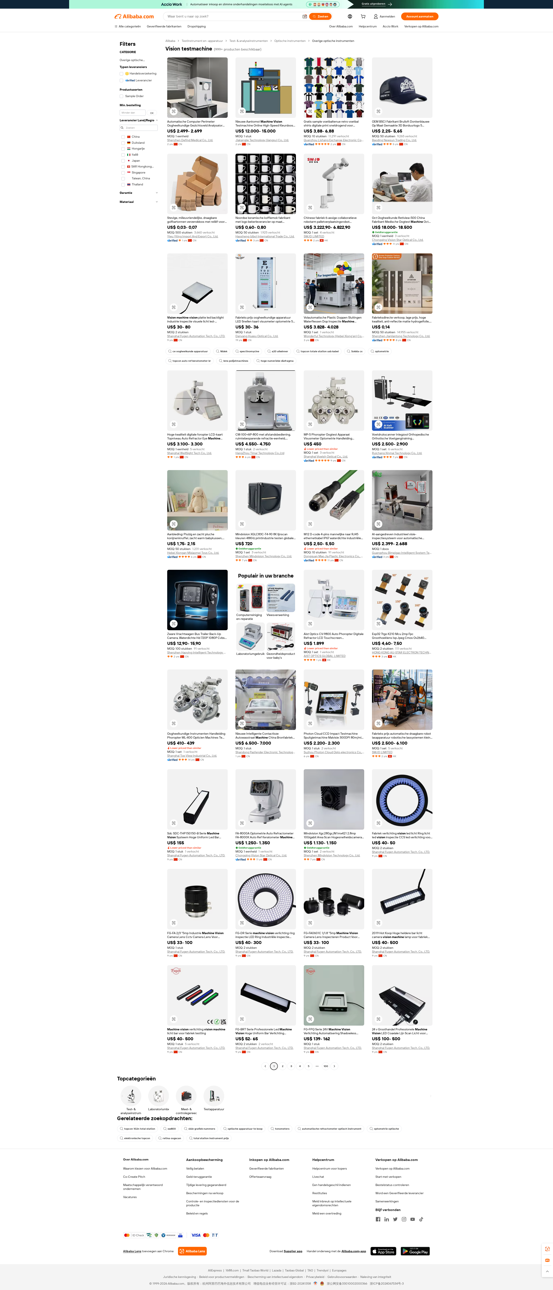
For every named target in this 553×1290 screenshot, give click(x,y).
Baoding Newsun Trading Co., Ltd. (394, 140)
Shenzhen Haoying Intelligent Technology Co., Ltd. (197, 652)
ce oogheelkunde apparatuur (190, 351)
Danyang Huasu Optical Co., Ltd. (256, 336)
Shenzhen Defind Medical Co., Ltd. (190, 140)
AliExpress (215, 1270)
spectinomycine (249, 351)
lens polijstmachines (235, 360)
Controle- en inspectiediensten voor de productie (212, 1203)
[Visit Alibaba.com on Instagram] (404, 1219)
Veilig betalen (195, 1168)
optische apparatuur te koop (245, 1128)
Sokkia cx (356, 351)
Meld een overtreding (326, 1213)
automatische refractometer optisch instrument (331, 1128)
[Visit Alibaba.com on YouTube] (412, 1219)
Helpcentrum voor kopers (329, 1168)
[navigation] (138, 554)
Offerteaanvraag (260, 1176)
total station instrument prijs (211, 1138)
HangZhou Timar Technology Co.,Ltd (259, 453)
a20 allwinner (280, 351)
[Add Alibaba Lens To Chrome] (192, 1251)
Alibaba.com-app (354, 1251)
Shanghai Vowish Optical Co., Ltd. (326, 456)
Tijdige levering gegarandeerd (206, 1185)
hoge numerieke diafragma (277, 360)
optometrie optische (386, 1128)
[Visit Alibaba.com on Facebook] (378, 1219)
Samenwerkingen (387, 1201)
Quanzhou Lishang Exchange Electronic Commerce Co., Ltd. (334, 140)
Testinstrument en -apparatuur (202, 41)
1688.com (232, 1270)
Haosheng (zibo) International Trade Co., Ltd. (264, 236)
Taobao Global (294, 1270)
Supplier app (293, 1251)
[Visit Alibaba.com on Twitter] (395, 1219)
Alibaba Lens (132, 1251)
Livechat (318, 1176)
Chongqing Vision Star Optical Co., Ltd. (397, 240)
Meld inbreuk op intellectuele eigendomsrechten (331, 1203)
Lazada (276, 1270)
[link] (547, 1249)
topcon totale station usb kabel (320, 351)
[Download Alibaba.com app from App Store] (383, 1251)
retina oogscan (172, 1138)
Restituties (319, 1193)
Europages (339, 1270)
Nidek (223, 351)
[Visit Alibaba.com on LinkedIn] (386, 1219)
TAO (310, 1270)
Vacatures (130, 1197)
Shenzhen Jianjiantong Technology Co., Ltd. (401, 336)
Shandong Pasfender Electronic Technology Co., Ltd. (265, 752)
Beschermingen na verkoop (204, 1193)
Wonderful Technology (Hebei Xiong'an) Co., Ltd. (334, 336)
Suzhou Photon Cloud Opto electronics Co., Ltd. (334, 752)
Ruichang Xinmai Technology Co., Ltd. (397, 453)
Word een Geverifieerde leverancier (399, 1193)
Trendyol (322, 1270)
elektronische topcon (137, 1138)
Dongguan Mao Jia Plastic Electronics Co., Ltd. (334, 556)
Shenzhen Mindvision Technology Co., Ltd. (263, 556)
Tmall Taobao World (255, 1270)
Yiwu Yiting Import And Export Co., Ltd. (192, 236)
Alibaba (170, 41)
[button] (304, 16)
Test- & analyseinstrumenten (248, 41)
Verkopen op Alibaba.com (392, 1168)
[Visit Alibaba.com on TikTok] (421, 1219)
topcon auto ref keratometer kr (192, 360)
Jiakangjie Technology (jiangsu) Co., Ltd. (262, 140)
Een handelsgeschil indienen (331, 1185)
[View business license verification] (315, 1283)
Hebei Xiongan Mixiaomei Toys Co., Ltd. (193, 552)
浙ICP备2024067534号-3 (387, 1283)
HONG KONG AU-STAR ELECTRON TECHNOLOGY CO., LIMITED (402, 652)
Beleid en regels (197, 1213)
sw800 (172, 1128)
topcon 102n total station (139, 1128)
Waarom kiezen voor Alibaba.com (145, 1168)
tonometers (282, 1128)
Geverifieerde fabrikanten (266, 1168)
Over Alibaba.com (135, 1159)
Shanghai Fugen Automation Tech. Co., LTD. (196, 336)
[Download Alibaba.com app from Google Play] (415, 1251)
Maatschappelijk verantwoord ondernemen (143, 1187)
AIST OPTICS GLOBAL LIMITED (325, 656)
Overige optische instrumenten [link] (333, 41)
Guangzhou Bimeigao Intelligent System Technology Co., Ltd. (402, 552)
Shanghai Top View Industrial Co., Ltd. (192, 755)
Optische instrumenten (290, 41)
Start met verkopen (388, 1176)
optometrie (382, 351)
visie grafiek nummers (201, 1128)
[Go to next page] (334, 1066)
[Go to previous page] (265, 1066)
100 (326, 1066)
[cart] (364, 17)
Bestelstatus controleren (392, 1185)
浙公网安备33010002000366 (347, 1283)
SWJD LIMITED (314, 236)
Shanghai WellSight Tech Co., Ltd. (189, 453)
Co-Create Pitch (134, 1176)
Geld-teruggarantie (199, 1176)
